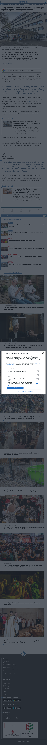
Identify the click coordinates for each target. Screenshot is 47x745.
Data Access (23, 391)
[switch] (37, 371)
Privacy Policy (30, 391)
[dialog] (23, 372)
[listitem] (23, 368)
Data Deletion (17, 391)
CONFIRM (15, 387)
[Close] (43, 353)
